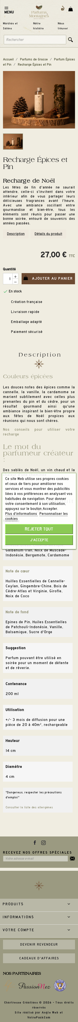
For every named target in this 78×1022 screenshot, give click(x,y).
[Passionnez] (34, 985)
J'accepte (39, 540)
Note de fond (17, 612)
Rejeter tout (39, 529)
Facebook (35, 843)
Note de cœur (18, 571)
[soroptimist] (60, 985)
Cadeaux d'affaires (39, 958)
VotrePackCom (39, 1017)
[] (70, 39)
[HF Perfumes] (9, 985)
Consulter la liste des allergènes (29, 807)
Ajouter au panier (47, 278)
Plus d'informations (21, 513)
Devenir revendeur (39, 944)
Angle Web (50, 1012)
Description (16, 234)
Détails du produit (48, 234)
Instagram (43, 843)
